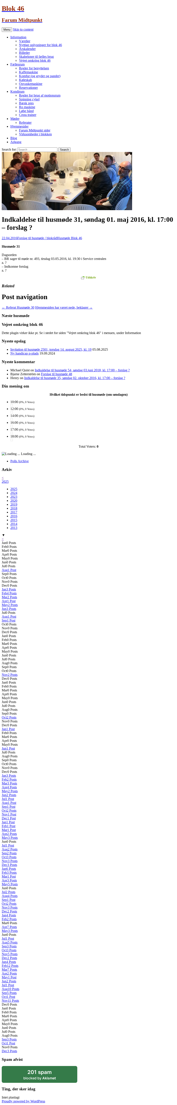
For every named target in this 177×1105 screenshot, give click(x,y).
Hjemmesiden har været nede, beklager (64, 307)
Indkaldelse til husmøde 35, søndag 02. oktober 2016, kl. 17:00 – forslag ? (74, 378)
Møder (14, 118)
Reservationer (28, 87)
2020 (13, 500)
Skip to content (23, 29)
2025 (5, 481)
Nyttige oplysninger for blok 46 (40, 45)
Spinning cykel (29, 99)
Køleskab (25, 80)
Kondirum (17, 91)
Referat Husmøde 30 (18, 307)
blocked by (45, 1076)
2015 (13, 520)
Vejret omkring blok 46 (35, 60)
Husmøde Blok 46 (69, 238)
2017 (13, 512)
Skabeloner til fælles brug (36, 56)
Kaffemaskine (28, 72)
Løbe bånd (26, 111)
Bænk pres (26, 103)
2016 (13, 516)
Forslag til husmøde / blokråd (37, 238)
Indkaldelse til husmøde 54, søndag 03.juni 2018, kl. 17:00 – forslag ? (82, 370)
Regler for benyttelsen (34, 68)
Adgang (15, 142)
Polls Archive (19, 461)
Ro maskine (27, 107)
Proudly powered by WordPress (23, 1101)
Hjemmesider (19, 126)
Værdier (24, 41)
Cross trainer (27, 115)
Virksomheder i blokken (35, 134)
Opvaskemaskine (30, 84)
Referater (25, 122)
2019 (13, 504)
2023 (13, 497)
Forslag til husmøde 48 (56, 374)
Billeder (24, 53)
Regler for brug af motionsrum (39, 95)
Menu (6, 29)
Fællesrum (17, 64)
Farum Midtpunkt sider (34, 130)
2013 (13, 528)
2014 (13, 524)
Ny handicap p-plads (24, 353)
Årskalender (27, 49)
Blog (13, 138)
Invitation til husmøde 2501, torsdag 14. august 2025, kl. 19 (51, 349)
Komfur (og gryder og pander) (39, 76)
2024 (13, 493)
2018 (13, 508)
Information (18, 37)
